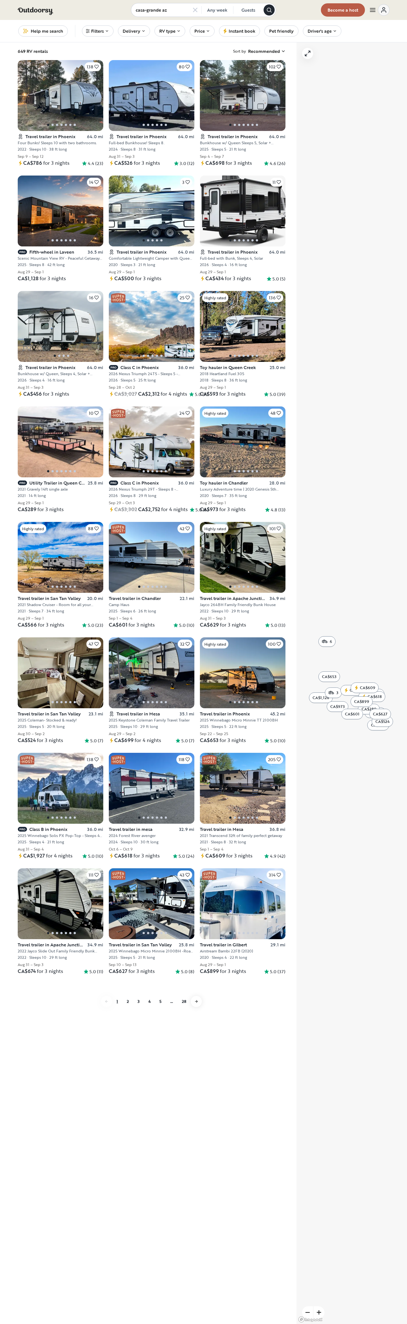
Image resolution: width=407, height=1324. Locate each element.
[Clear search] (195, 10)
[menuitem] (98, 31)
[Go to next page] (196, 1001)
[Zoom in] (319, 1312)
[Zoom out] (307, 1312)
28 (184, 1001)
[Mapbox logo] (310, 1319)
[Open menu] (379, 10)
